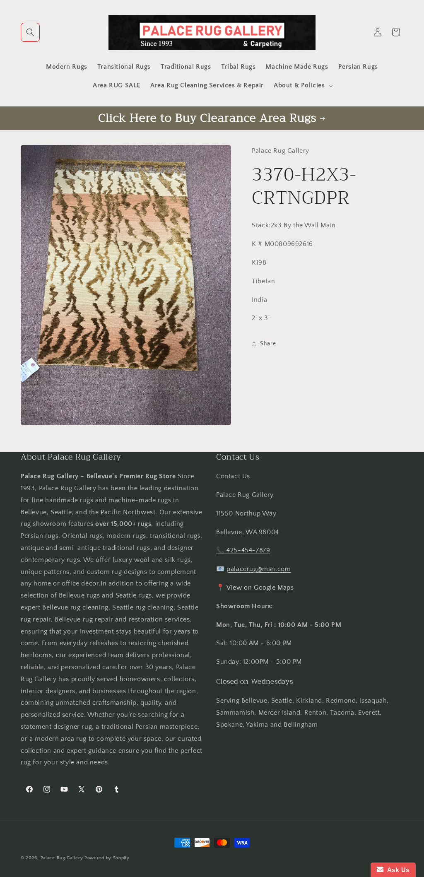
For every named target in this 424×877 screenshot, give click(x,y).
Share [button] (268, 343)
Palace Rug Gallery (62, 857)
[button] (30, 32)
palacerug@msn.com (258, 569)
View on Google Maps (260, 587)
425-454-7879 (248, 550)
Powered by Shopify (107, 857)
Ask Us (396, 869)
